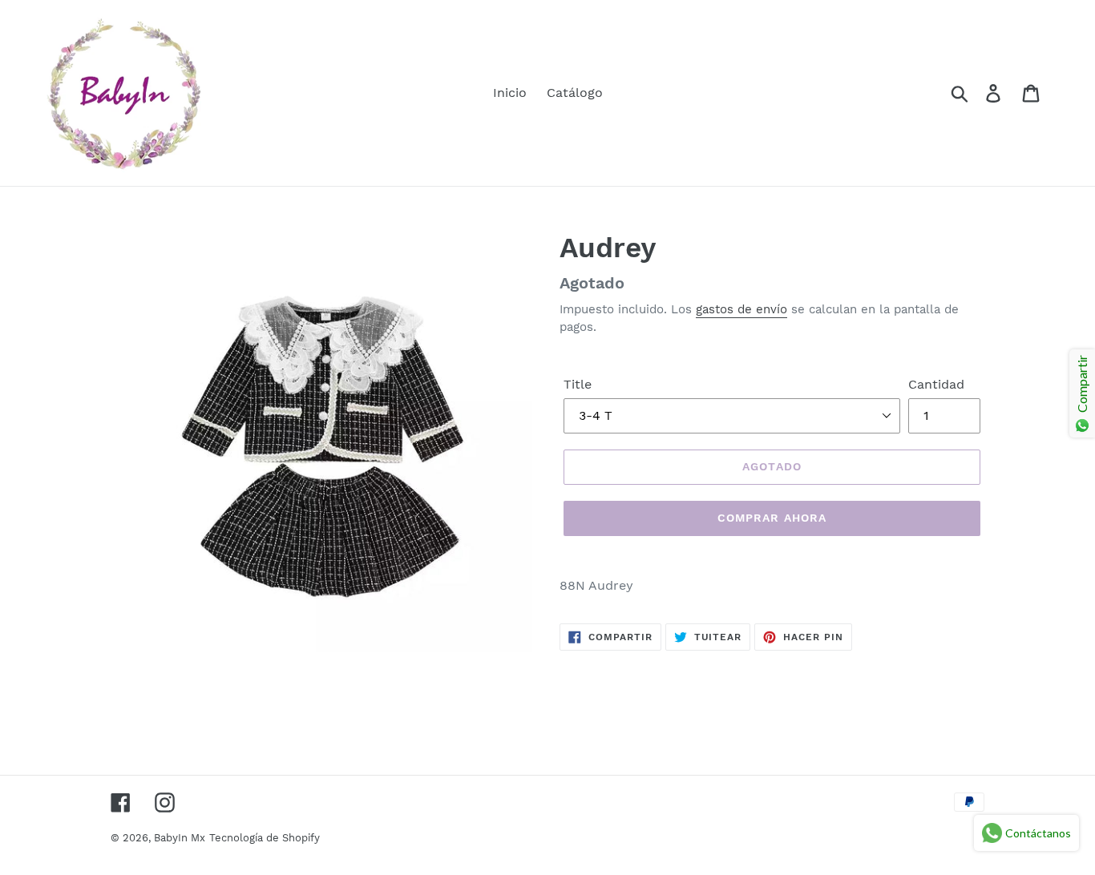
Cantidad (936, 384)
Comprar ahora (772, 517)
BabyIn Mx (179, 838)
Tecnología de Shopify (264, 838)
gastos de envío (741, 309)
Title (578, 384)
